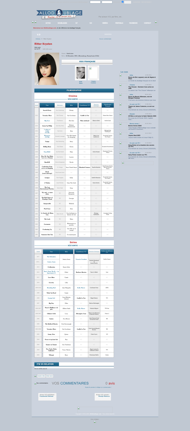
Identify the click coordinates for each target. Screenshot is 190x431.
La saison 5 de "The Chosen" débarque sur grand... (141, 91)
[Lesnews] (124, 72)
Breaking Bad (51, 287)
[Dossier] (132, 114)
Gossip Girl (51, 298)
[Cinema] (132, 84)
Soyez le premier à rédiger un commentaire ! (98, 387)
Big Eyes (47, 120)
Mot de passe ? (146, 2)
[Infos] (131, 75)
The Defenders (51, 256)
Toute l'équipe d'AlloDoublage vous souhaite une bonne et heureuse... (142, 128)
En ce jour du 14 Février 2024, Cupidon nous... (140, 118)
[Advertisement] (137, 54)
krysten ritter (41, 376)
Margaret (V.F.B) (47, 136)
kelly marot (49, 376)
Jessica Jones (51, 262)
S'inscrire (136, 2)
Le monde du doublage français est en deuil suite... (141, 81)
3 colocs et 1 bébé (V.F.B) (47, 131)
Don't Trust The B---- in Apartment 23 (51, 272)
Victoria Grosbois (93, 82)
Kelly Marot (80, 82)
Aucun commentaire (105, 39)
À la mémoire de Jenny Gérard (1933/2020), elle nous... (142, 110)
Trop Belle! (47, 152)
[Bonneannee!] (134, 123)
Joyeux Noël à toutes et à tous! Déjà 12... (141, 137)
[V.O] (39, 34)
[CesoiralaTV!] (135, 104)
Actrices (38, 39)
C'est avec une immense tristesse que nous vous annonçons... (142, 100)
